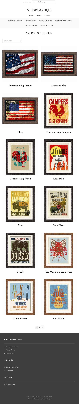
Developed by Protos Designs (42, 399)
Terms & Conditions (12, 347)
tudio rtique (39, 10)
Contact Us (9, 370)
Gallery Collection (45, 20)
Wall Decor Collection (15, 20)
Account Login (10, 385)
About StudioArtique (12, 367)
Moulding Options (47, 25)
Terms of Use (10, 353)
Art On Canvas (31, 20)
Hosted (30, 399)
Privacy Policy (10, 350)
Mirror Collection (31, 25)
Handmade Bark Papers (63, 20)
